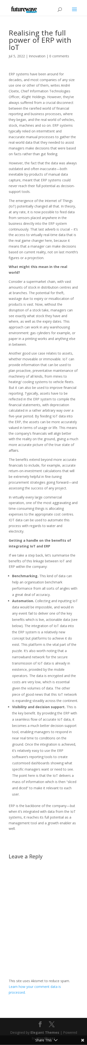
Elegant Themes (44, 1032)
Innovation (37, 56)
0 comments (59, 56)
